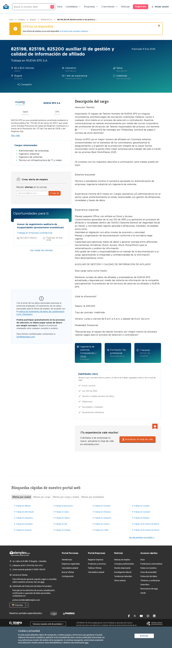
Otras (83, 356)
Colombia (18, 605)
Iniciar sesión (162, 6)
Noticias (125, 6)
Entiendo (144, 636)
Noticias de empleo (122, 560)
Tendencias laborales (123, 576)
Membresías (67, 560)
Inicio (59, 6)
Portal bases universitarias (151, 564)
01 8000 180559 (38, 569)
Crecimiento (108, 6)
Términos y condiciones (150, 580)
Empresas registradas (71, 564)
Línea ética (144, 584)
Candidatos (72, 6)
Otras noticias (120, 580)
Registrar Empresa (95, 560)
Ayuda (143, 593)
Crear (53, 193)
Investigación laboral (122, 572)
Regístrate (140, 6)
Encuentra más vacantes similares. (74, 31)
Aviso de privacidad (148, 572)
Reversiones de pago (149, 589)
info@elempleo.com (26, 337)
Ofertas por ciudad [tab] (21, 497)
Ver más (15, 135)
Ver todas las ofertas (41, 250)
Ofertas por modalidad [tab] (92, 497)
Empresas (89, 6)
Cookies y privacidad (29, 630)
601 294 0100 (28, 565)
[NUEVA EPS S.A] (20, 103)
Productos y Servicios (97, 564)
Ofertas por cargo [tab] (41, 497)
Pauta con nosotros (148, 568)
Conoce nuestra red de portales (47, 624)
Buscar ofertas (68, 572)
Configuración (68, 576)
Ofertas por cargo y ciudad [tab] (66, 497)
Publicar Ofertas (95, 568)
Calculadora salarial (70, 568)
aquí (86, 643)
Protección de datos (148, 576)
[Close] (159, 24)
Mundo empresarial (122, 568)
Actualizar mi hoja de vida (138, 439)
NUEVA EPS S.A (52, 103)
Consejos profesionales (124, 564)
